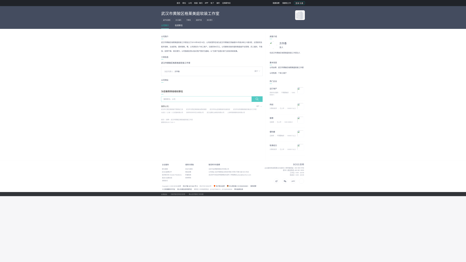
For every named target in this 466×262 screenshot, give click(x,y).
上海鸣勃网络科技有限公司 (236, 112)
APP (206, 3)
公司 (190, 3)
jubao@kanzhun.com (244, 175)
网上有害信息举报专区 (184, 189)
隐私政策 (188, 172)
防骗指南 (188, 175)
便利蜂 (272, 131)
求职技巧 (165, 181)
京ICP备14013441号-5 (190, 186)
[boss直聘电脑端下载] (301, 181)
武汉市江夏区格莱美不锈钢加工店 (172, 109)
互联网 (272, 122)
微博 (271, 118)
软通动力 (273, 145)
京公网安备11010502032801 (238, 186)
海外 (218, 3)
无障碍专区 (226, 3)
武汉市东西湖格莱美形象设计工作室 (245, 109)
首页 (178, 3)
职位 (184, 3)
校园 (196, 3)
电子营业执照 (220, 186)
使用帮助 (188, 178)
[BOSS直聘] (167, 3)
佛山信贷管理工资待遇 (196, 194)
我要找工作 (286, 3)
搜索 (257, 99)
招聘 (167, 120)
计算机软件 (273, 108)
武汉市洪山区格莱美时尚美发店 (220, 109)
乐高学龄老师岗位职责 (178, 194)
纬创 (271, 104)
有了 (212, 3)
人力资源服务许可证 (168, 189)
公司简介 (165, 25)
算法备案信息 (238, 189)
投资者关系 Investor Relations (172, 175)
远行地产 (273, 88)
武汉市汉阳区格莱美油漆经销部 (196, 109)
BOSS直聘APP (167, 172)
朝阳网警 (253, 186)
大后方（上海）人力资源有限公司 (172, 112)
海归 (200, 3)
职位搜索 (165, 169)
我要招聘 (276, 3)
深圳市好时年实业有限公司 (195, 112)
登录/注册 (299, 3)
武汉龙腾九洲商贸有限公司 (215, 112)
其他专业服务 (274, 92)
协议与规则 (189, 169)
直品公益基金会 (167, 178)
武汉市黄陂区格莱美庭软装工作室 (182, 120)
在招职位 (179, 25)
